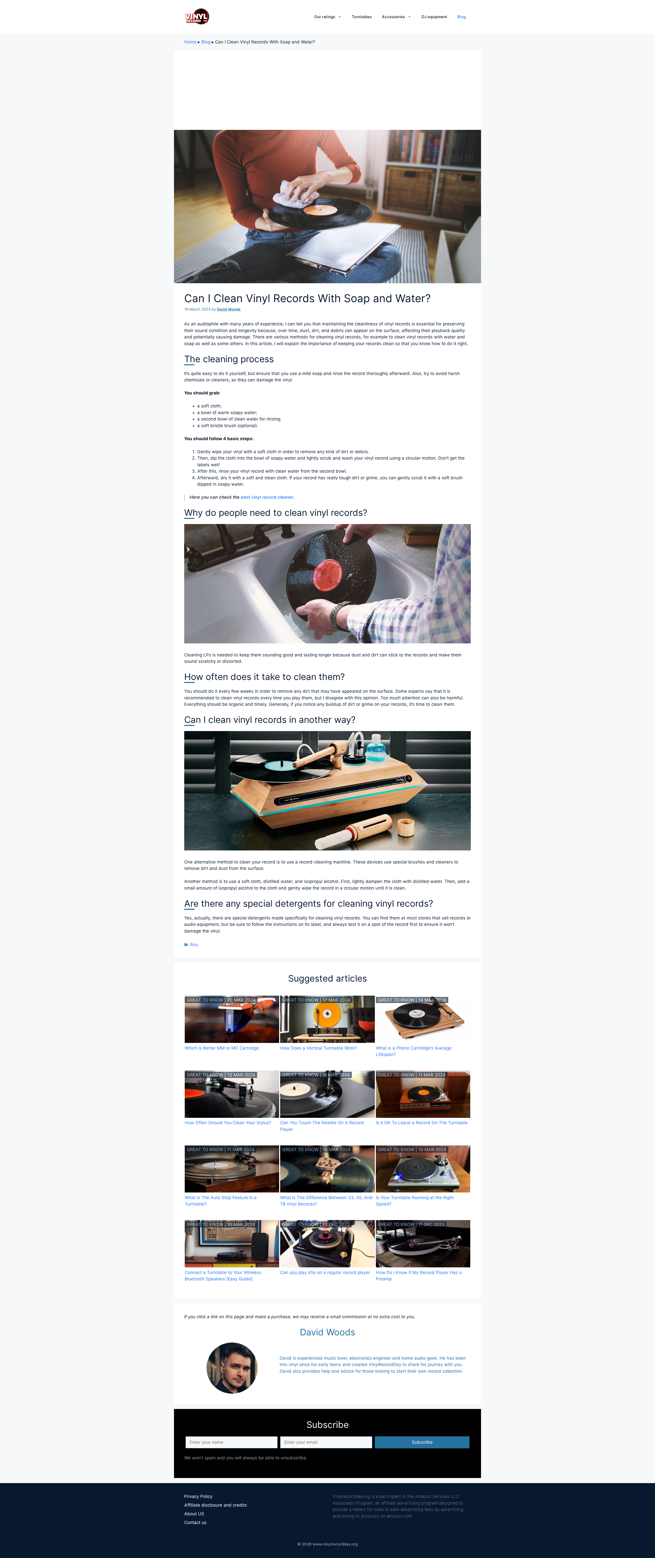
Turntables (362, 16)
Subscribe (422, 1442)
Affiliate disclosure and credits (215, 1505)
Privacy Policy (198, 1496)
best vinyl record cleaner (267, 497)
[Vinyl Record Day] (197, 16)
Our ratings (324, 16)
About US (194, 1513)
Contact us (195, 1522)
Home (190, 41)
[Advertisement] (327, 89)
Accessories (393, 16)
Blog (461, 16)
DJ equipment (434, 16)
